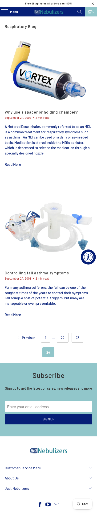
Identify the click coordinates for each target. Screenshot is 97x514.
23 (77, 338)
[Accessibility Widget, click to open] (88, 257)
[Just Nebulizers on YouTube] (48, 504)
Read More (13, 164)
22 (63, 338)
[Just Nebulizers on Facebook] (40, 504)
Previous (28, 338)
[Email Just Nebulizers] (56, 504)
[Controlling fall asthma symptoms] (48, 223)
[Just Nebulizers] (48, 11)
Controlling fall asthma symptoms (37, 272)
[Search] (79, 11)
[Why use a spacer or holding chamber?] (48, 71)
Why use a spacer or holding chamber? (41, 112)
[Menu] (2, 11)
